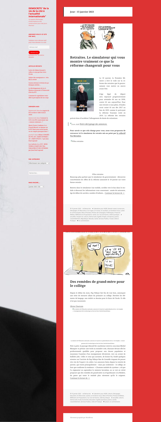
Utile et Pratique (96, 402)
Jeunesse (104, 400)
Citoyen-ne (79, 217)
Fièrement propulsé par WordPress (81, 417)
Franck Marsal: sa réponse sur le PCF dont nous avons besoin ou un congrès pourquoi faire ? (38, 129)
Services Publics (104, 219)
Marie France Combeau (36, 125)
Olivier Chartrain (76, 306)
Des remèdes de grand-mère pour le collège (97, 283)
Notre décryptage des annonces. (93, 124)
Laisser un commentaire (112, 402)
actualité (73, 217)
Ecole (80, 400)
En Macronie (82, 211)
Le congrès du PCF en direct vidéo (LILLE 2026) (39, 113)
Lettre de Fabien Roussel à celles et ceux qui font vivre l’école (37, 72)
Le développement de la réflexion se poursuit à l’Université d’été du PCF (39, 90)
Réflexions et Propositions (83, 215)
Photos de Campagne (99, 213)
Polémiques (110, 213)
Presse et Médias (118, 396)
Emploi (104, 217)
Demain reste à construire (116, 208)
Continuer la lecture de (115, 193)
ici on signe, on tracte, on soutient (97, 211)
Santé (96, 219)
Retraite (91, 219)
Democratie (93, 217)
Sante (94, 215)
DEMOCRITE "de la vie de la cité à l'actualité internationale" (39, 12)
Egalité (99, 217)
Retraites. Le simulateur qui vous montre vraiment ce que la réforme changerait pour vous (97, 61)
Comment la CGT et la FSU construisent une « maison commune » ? (38, 120)
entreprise (110, 217)
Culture (86, 217)
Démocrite (87, 208)
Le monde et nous (114, 211)
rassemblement (75, 219)
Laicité (88, 396)
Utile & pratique (114, 215)
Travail (111, 219)
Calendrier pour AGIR (100, 208)
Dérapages (73, 211)
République (84, 219)
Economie (85, 400)
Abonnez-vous (34, 52)
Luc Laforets (33, 144)
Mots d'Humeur (86, 213)
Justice (116, 217)
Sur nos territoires (103, 215)
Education (73, 396)
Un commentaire (83, 221)
